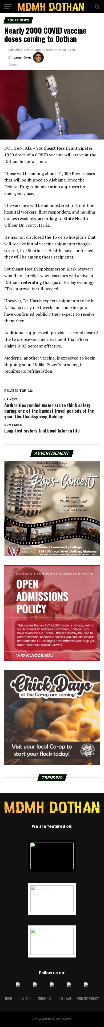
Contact (25, 998)
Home (8, 998)
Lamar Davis (22, 57)
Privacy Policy (88, 998)
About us (44, 998)
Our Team (64, 998)
